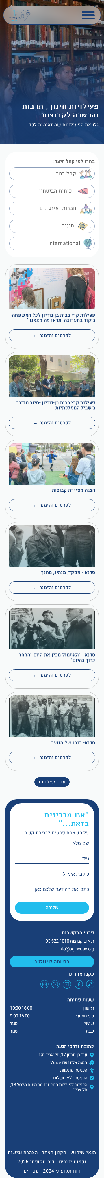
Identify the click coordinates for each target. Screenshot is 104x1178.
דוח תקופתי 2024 (61, 1171)
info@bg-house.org (76, 948)
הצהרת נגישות (23, 1152)
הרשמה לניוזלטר (52, 961)
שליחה (52, 907)
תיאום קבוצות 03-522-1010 (69, 941)
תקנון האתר (54, 1152)
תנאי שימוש (83, 1152)
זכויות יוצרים (73, 1161)
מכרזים (31, 1171)
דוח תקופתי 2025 (36, 1161)
